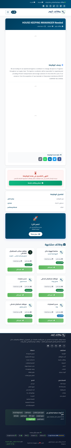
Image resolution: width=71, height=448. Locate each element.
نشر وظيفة (63, 390)
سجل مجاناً (34, 234)
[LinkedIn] (47, 6)
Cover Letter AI (30, 360)
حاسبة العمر (24, 416)
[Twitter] (60, 6)
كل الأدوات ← (31, 419)
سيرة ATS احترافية (29, 357)
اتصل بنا (32, 396)
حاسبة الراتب (28, 412)
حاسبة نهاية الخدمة (18, 412)
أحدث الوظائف (62, 357)
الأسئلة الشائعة (30, 399)
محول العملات (40, 416)
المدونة (64, 363)
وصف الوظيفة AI (30, 369)
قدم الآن (50, 267)
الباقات (64, 369)
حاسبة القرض (40, 419)
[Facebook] (64, 6)
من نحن (32, 384)
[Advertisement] (35, 49)
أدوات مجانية (62, 372)
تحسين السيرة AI (30, 354)
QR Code (16, 416)
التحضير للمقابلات (30, 363)
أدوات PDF (31, 416)
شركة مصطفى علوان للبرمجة (12, 441)
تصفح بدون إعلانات (29, 375)
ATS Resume (62, 387)
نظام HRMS (31, 372)
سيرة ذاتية (63, 384)
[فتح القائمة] (7, 12)
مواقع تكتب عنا (30, 393)
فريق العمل (31, 387)
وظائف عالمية (62, 360)
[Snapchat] (57, 6)
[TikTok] (53, 6)
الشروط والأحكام (30, 405)
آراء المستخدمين (30, 390)
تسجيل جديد (63, 396)
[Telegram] (43, 6)
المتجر (64, 366)
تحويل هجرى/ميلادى (38, 412)
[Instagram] (50, 6)
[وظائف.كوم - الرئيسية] (56, 12)
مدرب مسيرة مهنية (29, 366)
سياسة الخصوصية (29, 402)
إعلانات (64, 393)
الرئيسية (64, 354)
